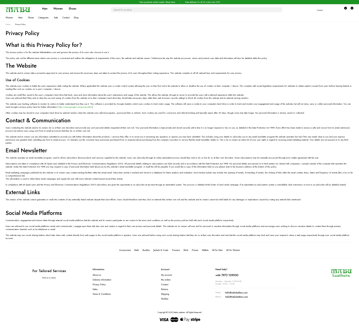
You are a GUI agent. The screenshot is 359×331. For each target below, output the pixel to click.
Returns (164, 289)
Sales (95, 289)
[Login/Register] (337, 10)
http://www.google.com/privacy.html (75, 107)
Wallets (205, 250)
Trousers (176, 250)
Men (45, 9)
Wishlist (164, 298)
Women (58, 9)
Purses (195, 250)
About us (97, 275)
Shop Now (170, 2)
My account (166, 275)
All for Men (217, 250)
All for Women (233, 250)
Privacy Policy (99, 284)
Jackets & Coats (160, 250)
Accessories (125, 250)
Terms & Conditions (102, 294)
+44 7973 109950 (226, 275)
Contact (320, 10)
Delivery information (102, 279)
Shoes (72, 9)
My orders (166, 279)
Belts (136, 250)
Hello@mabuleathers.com (236, 292)
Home (8, 24)
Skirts (185, 250)
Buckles (146, 250)
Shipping (165, 294)
